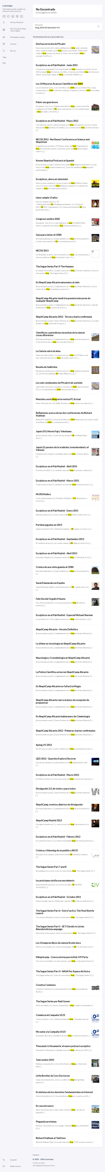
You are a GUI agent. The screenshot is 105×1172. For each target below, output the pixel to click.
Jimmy (52, 1165)
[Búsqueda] (98, 27)
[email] (4, 17)
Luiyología (7, 5)
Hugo (43, 1163)
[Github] (8, 17)
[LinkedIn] (12, 17)
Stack (39, 1165)
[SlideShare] (17, 17)
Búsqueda (39, 25)
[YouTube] (21, 17)
